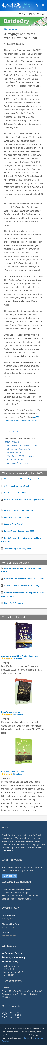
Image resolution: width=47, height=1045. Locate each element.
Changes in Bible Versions (19, 449)
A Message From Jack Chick (16, 486)
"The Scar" (7, 932)
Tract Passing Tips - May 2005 (17, 549)
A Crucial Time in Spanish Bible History (21, 586)
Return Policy (11, 962)
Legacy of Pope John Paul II (16, 517)
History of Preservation (17, 463)
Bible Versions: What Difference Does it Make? (25, 579)
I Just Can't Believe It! (14, 603)
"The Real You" (9, 915)
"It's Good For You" (10, 924)
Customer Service (13, 953)
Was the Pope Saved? (14, 524)
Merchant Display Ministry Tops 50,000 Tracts (24, 479)
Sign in (25, 14)
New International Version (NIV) (22, 445)
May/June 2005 (19, 432)
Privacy (27, 1038)
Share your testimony (14, 957)
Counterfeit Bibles (15, 460)
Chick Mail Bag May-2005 (15, 493)
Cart (34, 14)
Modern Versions (15, 453)
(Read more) (8, 851)
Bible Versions (10, 29)
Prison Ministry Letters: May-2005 (19, 531)
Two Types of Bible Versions (20, 456)
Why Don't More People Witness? (19, 510)
